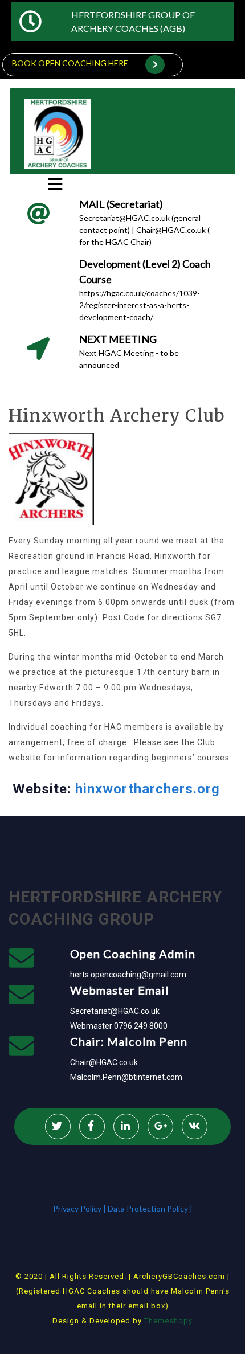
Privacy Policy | (80, 1208)
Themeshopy (167, 1320)
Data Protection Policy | (150, 1208)
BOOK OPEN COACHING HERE (70, 63)
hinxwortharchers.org (147, 789)
